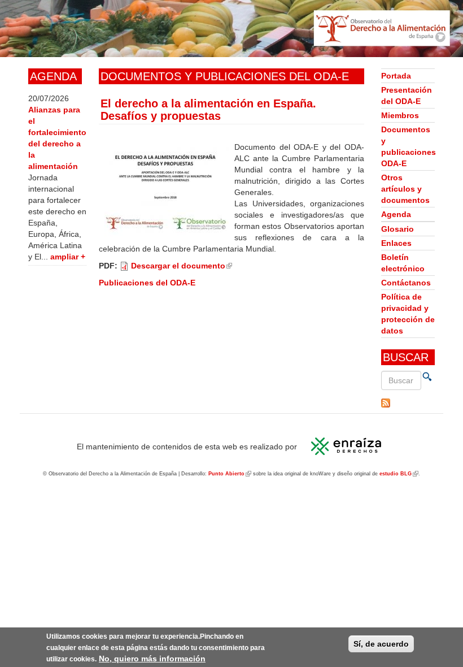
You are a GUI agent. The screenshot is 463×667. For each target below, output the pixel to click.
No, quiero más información (152, 658)
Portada (396, 75)
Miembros (400, 115)
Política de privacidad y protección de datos (408, 313)
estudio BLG (398, 474)
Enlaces (396, 243)
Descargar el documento (181, 265)
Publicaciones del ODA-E (147, 282)
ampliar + (67, 256)
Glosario (397, 228)
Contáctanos (406, 282)
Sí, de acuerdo (381, 643)
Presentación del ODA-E (406, 95)
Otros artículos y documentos (405, 189)
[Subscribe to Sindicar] (408, 403)
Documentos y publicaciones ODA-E (408, 146)
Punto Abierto (229, 474)
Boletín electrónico (403, 263)
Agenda (396, 214)
